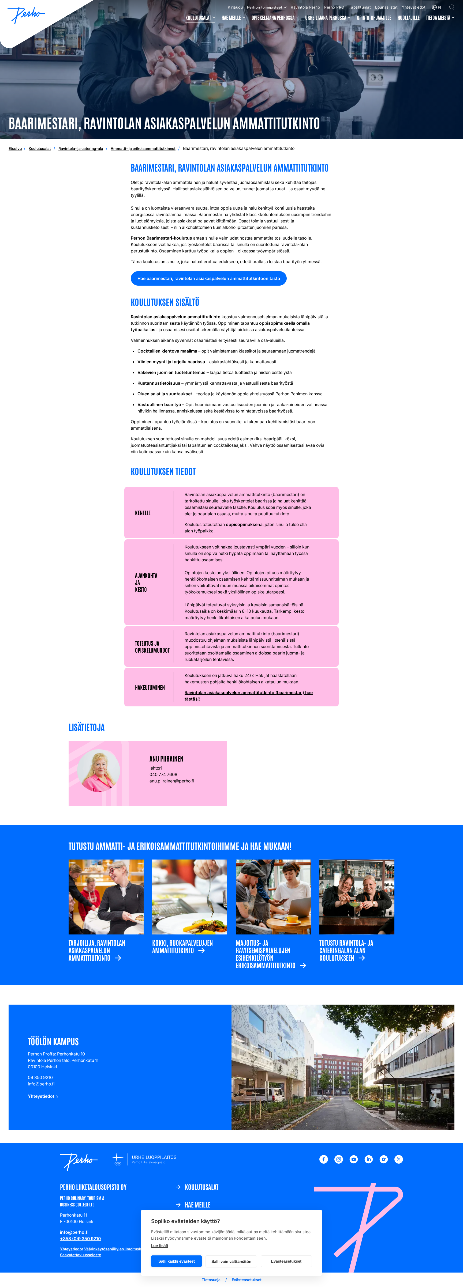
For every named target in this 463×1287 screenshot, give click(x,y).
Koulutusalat (198, 17)
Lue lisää (159, 1245)
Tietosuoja (211, 1279)
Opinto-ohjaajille (374, 17)
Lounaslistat (386, 7)
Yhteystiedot (413, 7)
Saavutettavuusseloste (80, 1254)
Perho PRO (334, 7)
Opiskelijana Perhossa (273, 17)
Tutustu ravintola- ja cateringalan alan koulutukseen (346, 949)
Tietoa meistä (438, 17)
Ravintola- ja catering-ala (80, 148)
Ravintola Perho (305, 7)
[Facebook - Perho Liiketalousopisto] (323, 1162)
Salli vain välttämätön (231, 1261)
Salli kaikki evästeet (176, 1261)
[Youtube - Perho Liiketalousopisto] (353, 1162)
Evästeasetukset (286, 1261)
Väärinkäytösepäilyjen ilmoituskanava (118, 1249)
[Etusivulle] (26, 16)
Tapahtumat (360, 7)
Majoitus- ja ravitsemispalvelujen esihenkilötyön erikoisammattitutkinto (266, 953)
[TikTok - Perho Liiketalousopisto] (383, 1162)
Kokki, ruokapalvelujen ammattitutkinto (182, 946)
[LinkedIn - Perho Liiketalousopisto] (368, 1162)
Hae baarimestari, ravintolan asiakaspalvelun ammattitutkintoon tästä (209, 280)
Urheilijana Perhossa (325, 17)
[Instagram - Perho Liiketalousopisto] (338, 1162)
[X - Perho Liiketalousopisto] (398, 1162)
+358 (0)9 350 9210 (80, 1238)
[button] (451, 7)
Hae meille (231, 17)
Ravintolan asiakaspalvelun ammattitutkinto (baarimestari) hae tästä (249, 696)
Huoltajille (409, 17)
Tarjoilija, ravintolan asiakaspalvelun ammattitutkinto (97, 949)
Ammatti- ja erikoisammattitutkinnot (143, 148)
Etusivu (15, 148)
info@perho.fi (74, 1232)
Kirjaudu (235, 7)
